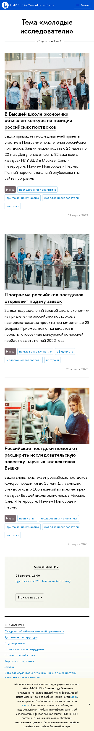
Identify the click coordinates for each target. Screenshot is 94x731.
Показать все (28, 597)
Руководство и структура (21, 637)
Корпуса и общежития (19, 661)
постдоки (12, 206)
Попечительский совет (20, 655)
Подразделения (15, 643)
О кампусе (15, 625)
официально (65, 351)
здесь (73, 697)
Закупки (10, 667)
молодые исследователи (61, 198)
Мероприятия (46, 567)
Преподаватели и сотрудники (24, 649)
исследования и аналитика (37, 189)
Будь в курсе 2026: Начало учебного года (43, 581)
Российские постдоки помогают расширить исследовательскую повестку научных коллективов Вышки (41, 458)
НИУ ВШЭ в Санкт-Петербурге (32, 5)
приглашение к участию (22, 198)
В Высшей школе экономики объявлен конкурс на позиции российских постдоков (38, 120)
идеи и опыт (27, 518)
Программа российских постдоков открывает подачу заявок (44, 297)
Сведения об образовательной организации (34, 631)
